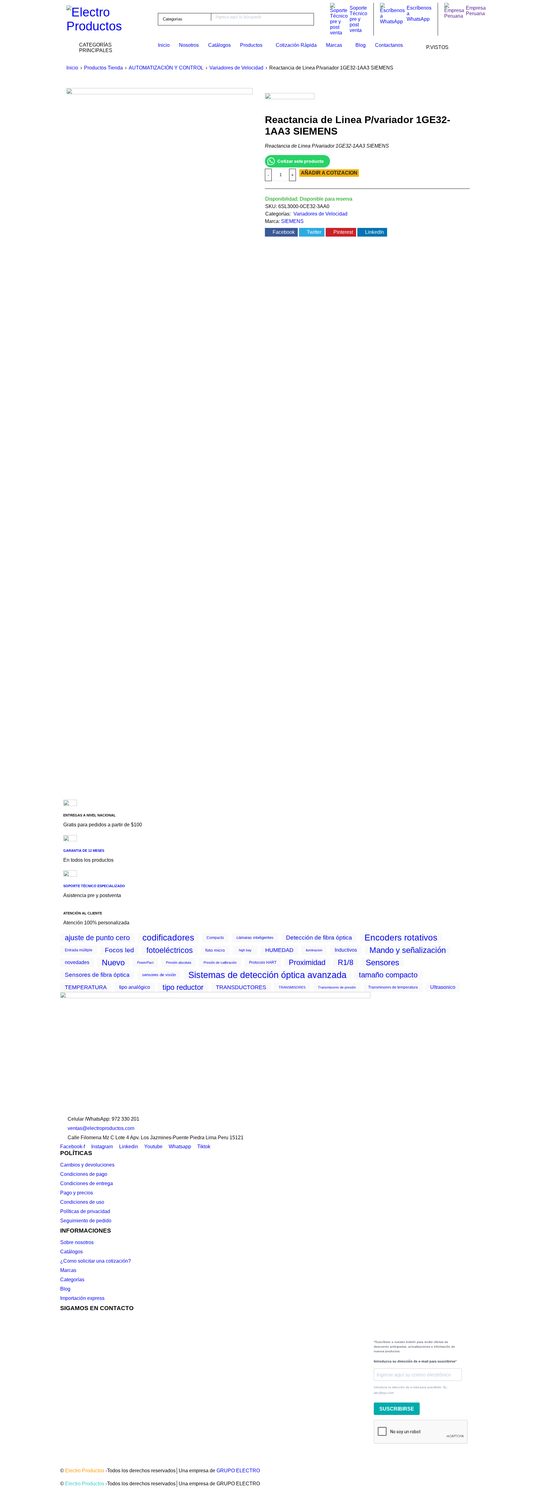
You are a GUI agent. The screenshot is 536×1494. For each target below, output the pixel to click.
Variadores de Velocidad (236, 67)
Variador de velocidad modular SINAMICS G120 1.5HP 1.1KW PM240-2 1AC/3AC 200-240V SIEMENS (189, 417)
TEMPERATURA (86, 987)
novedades (77, 962)
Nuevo (113, 962)
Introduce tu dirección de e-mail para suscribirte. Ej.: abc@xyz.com (411, 1389)
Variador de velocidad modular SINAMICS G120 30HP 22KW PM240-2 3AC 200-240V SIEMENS (344, 576)
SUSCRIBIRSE (396, 1409)
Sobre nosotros (77, 1242)
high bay (245, 950)
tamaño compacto (388, 975)
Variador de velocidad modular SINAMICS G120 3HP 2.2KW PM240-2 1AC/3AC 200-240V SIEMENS (111, 734)
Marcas (68, 1270)
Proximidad (307, 962)
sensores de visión (159, 974)
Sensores (382, 962)
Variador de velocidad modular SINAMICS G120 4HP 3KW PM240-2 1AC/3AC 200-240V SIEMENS (111, 417)
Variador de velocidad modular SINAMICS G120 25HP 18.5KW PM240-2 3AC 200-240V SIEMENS (111, 576)
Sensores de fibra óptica (97, 975)
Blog (65, 1289)
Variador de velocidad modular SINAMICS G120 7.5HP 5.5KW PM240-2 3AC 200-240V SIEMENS (189, 576)
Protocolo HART (262, 962)
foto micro (215, 950)
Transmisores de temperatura (393, 987)
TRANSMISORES (292, 987)
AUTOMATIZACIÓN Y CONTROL (166, 67)
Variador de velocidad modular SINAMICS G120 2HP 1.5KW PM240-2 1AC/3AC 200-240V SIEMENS (266, 576)
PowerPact (145, 962)
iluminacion (314, 950)
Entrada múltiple (78, 950)
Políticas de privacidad (85, 1211)
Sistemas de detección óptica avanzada (267, 975)
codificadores (168, 937)
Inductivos (346, 950)
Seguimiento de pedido (85, 1220)
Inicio (72, 67)
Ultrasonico (442, 987)
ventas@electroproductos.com (101, 1128)
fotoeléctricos (169, 950)
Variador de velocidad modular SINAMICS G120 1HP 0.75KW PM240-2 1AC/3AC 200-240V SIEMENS (344, 417)
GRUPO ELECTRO (238, 1470)
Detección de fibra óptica (319, 937)
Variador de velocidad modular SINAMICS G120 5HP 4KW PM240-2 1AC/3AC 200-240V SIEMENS (266, 417)
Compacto (215, 938)
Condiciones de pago (83, 1174)
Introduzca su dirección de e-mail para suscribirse (414, 1361)
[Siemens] (290, 102)
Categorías (72, 1279)
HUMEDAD (279, 950)
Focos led (119, 950)
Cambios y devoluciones (87, 1164)
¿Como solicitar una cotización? (95, 1261)
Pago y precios (76, 1192)
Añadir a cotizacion (329, 173)
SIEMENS (292, 221)
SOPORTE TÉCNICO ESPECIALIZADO (94, 886)
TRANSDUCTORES (241, 987)
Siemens (90, 380)
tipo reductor (183, 987)
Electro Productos (84, 1470)
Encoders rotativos (400, 937)
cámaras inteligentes (255, 937)
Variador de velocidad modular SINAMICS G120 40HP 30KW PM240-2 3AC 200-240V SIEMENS (422, 576)
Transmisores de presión (337, 987)
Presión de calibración (220, 962)
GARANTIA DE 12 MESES (83, 850)
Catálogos (71, 1251)
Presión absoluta (178, 962)
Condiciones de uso (82, 1202)
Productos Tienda (103, 67)
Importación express (82, 1298)
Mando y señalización (407, 950)
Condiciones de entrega (86, 1183)
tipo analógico (134, 987)
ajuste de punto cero (97, 938)
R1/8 (345, 962)
